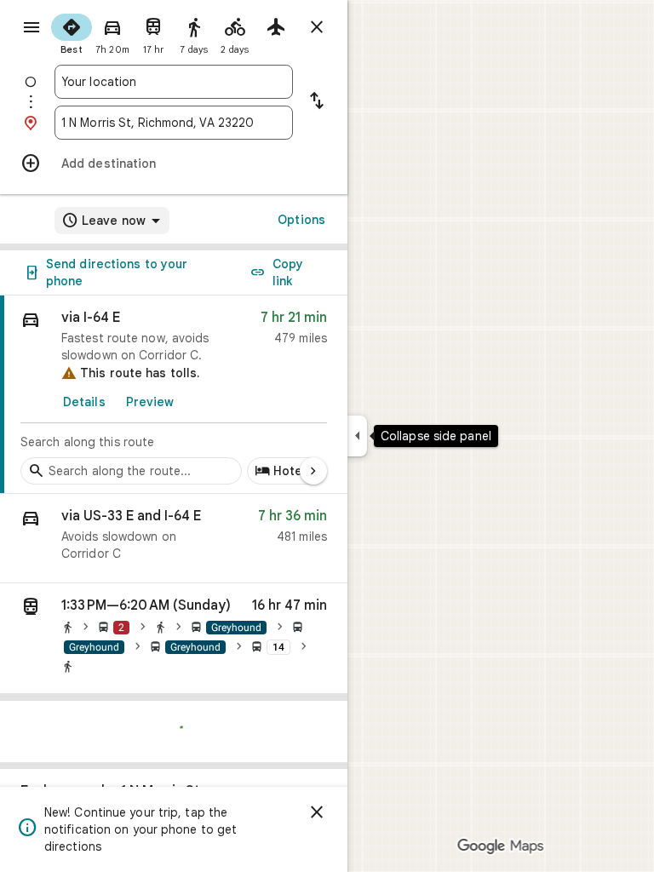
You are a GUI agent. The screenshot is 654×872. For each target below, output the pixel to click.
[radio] (71, 32)
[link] (173, 394)
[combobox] (173, 82)
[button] (173, 538)
